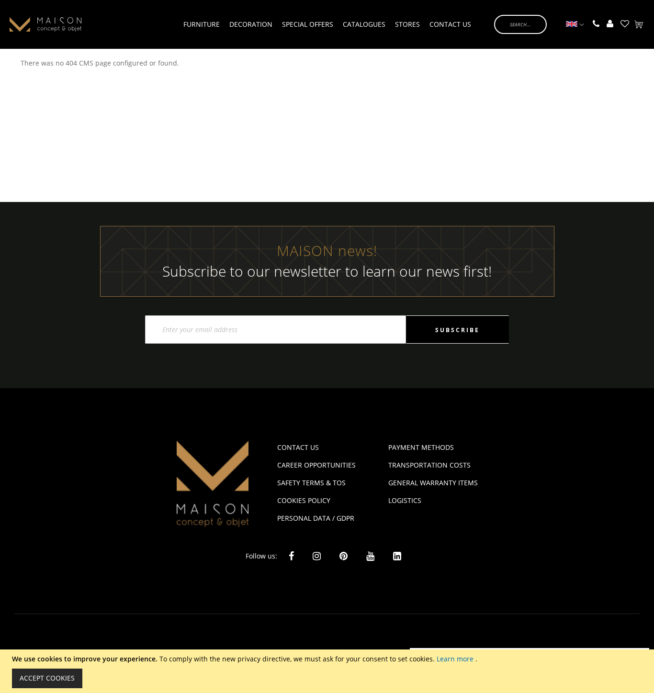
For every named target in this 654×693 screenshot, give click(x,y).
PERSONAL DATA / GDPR (315, 518)
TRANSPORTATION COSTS (429, 464)
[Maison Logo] (45, 24)
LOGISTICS (404, 500)
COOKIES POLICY (303, 500)
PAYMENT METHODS (421, 447)
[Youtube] (370, 555)
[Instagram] (317, 556)
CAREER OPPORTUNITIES (316, 464)
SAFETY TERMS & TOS (311, 482)
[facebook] (291, 556)
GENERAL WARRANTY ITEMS (433, 482)
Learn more (456, 658)
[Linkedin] (397, 555)
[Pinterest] (343, 556)
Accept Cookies (47, 677)
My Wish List (624, 24)
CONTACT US (298, 447)
